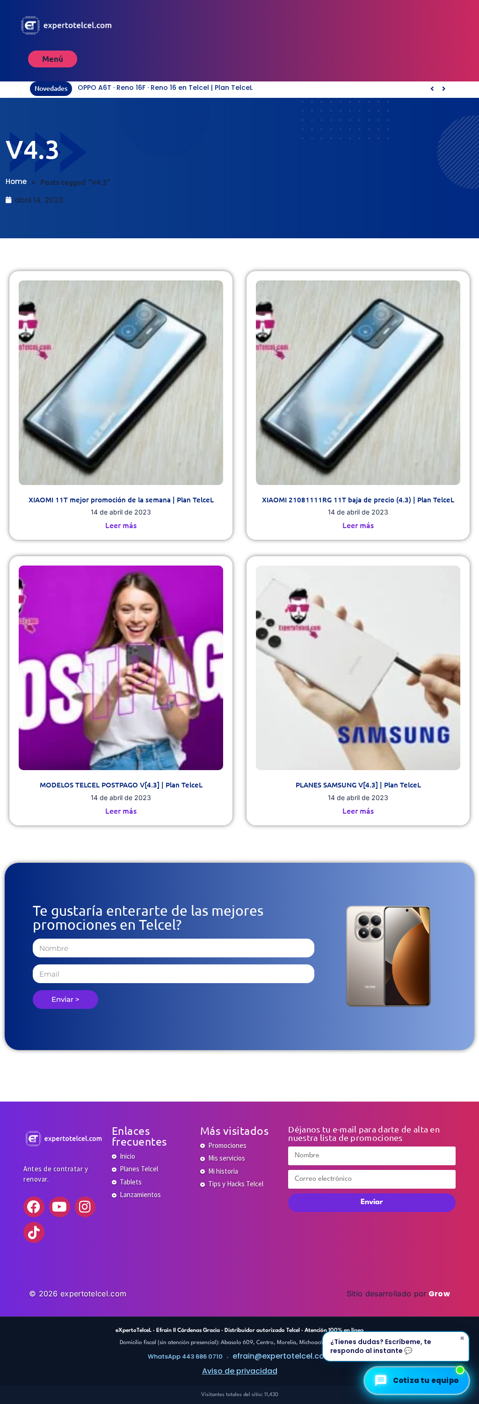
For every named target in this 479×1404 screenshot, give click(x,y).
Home (16, 181)
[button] (443, 88)
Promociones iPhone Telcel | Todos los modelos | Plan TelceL (181, 87)
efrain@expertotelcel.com (282, 1356)
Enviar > (65, 999)
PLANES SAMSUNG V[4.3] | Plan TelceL (358, 784)
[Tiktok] (33, 1232)
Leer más (121, 525)
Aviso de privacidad (239, 1371)
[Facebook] (33, 1207)
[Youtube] (59, 1207)
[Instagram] (85, 1207)
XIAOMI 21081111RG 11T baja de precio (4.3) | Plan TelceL (358, 499)
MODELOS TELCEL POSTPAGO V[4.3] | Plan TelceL (121, 784)
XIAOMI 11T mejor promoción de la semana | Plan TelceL (121, 499)
